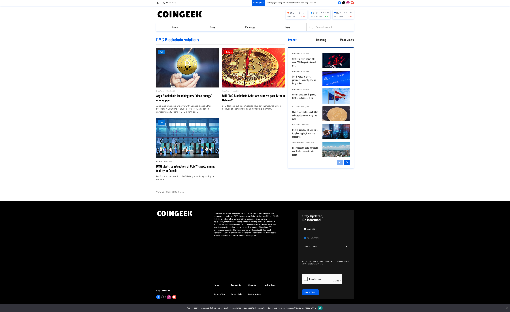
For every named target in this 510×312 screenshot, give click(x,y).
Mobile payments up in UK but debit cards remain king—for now (291, 3)
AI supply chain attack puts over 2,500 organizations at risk (304, 62)
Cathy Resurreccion (298, 142)
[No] (506, 308)
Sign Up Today (310, 292)
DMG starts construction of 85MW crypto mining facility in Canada (185, 168)
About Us (252, 285)
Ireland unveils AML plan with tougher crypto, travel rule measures (305, 133)
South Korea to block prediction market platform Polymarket (304, 80)
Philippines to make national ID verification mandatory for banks (305, 151)
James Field (295, 53)
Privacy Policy (237, 294)
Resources (250, 27)
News (212, 27)
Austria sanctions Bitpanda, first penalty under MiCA (304, 96)
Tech (161, 52)
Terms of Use (219, 294)
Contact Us (236, 285)
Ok (320, 308)
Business (228, 52)
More (287, 27)
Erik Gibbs (159, 161)
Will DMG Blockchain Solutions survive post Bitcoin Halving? (253, 97)
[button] (340, 162)
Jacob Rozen (160, 91)
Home (175, 27)
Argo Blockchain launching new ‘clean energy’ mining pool (184, 97)
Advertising (270, 285)
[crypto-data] (296, 14)
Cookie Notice (254, 294)
